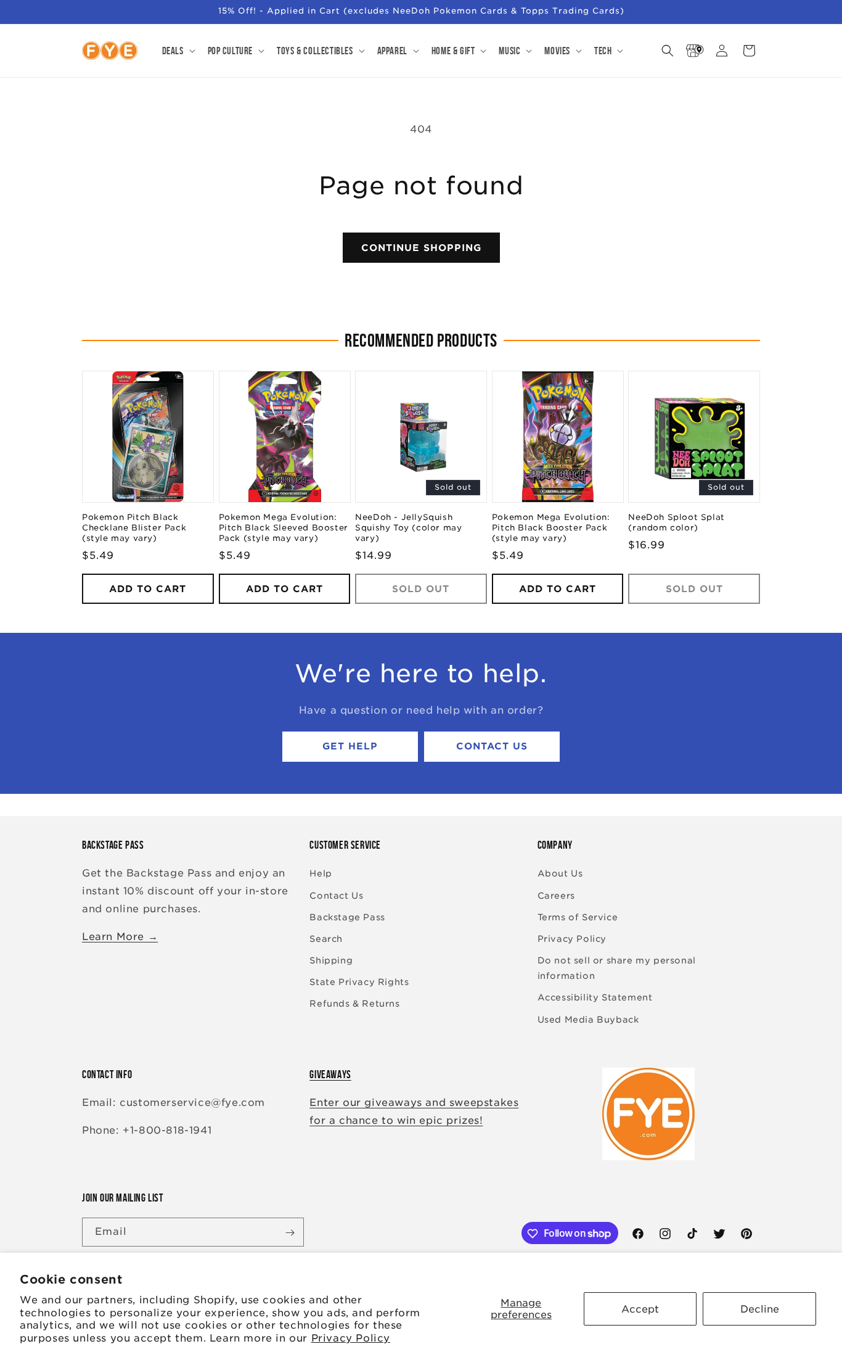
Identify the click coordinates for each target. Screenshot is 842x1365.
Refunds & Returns (354, 1004)
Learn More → (120, 936)
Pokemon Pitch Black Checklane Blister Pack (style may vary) (134, 528)
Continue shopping (421, 248)
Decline (759, 1309)
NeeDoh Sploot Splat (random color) (676, 523)
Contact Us (492, 747)
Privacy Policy (350, 1338)
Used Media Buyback (588, 1020)
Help (320, 874)
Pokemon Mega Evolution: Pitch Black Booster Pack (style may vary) (551, 528)
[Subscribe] (289, 1232)
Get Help (350, 747)
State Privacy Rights (359, 983)
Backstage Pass (347, 917)
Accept (640, 1309)
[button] (177, 50)
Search (326, 939)
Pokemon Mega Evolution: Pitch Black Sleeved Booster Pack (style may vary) (283, 528)
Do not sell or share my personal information (616, 968)
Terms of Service (577, 917)
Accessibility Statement (595, 998)
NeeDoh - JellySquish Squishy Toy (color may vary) (408, 528)
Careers (556, 896)
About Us (560, 874)
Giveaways (330, 1074)
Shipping (331, 960)
